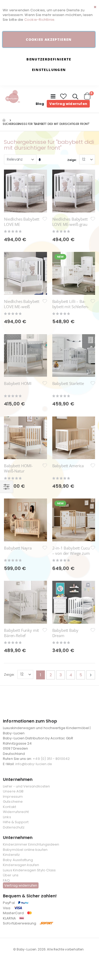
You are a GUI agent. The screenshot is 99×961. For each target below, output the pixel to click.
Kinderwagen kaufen (21, 864)
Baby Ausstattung (18, 859)
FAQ (6, 880)
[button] (63, 96)
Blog (40, 103)
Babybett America (68, 465)
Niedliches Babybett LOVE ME (21, 221)
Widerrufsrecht (16, 811)
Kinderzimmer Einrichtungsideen (31, 844)
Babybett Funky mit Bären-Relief (21, 633)
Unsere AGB (13, 791)
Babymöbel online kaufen (25, 849)
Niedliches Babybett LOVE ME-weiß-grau (70, 221)
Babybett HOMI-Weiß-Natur (18, 468)
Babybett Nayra (18, 548)
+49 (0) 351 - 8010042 (51, 758)
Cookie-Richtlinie (39, 19)
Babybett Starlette (68, 383)
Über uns (10, 875)
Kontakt (9, 806)
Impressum (13, 796)
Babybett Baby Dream (65, 633)
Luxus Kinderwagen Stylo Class (29, 870)
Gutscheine (13, 801)
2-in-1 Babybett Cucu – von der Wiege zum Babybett (71, 553)
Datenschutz (14, 827)
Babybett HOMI (17, 383)
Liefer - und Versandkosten (26, 786)
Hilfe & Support (16, 822)
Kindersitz (11, 854)
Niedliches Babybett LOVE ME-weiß (21, 304)
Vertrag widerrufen (68, 103)
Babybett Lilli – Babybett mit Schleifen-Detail (70, 307)
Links (7, 817)
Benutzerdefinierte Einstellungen (48, 64)
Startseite (4, 120)
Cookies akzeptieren (49, 39)
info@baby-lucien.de (33, 763)
